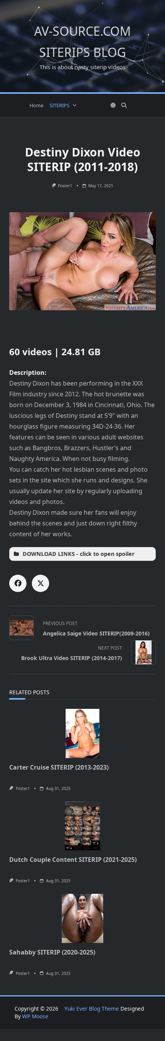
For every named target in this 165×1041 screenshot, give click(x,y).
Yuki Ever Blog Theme (91, 1008)
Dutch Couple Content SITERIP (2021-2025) (73, 859)
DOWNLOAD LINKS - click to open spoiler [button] (79, 553)
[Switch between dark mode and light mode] (113, 105)
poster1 (65, 185)
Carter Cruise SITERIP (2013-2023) (59, 767)
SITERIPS (59, 105)
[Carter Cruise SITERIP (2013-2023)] (82, 733)
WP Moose (35, 1016)
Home (36, 105)
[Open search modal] (124, 105)
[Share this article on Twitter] (40, 583)
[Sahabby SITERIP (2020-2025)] (82, 918)
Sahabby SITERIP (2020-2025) (52, 952)
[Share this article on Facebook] (17, 583)
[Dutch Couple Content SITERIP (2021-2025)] (82, 825)
